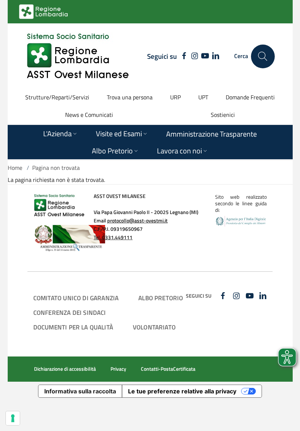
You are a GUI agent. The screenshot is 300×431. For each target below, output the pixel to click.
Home (15, 167)
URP (175, 97)
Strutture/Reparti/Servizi (57, 97)
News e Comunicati (89, 114)
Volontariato (154, 327)
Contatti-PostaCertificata (168, 369)
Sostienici (223, 114)
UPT (203, 97)
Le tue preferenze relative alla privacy (182, 391)
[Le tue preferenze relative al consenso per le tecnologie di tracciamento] (13, 418)
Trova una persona (130, 97)
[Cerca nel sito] (263, 56)
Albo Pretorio (160, 298)
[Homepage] (77, 56)
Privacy (118, 369)
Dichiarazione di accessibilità (65, 369)
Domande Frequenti (250, 97)
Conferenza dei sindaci (69, 312)
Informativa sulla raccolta (80, 391)
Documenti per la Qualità (73, 327)
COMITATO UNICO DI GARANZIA (76, 298)
